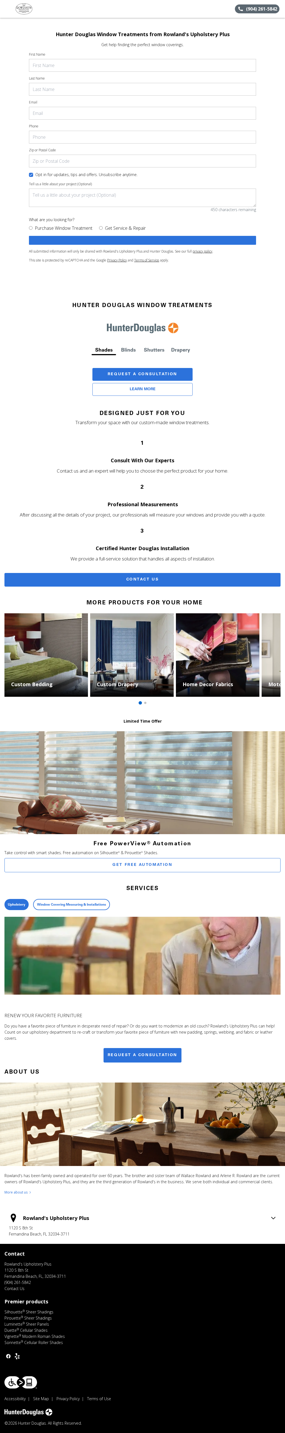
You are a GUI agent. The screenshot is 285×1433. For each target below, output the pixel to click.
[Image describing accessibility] (20, 1382)
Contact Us (142, 580)
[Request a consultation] (142, 240)
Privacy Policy (117, 260)
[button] (6, 9)
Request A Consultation (142, 374)
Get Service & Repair (125, 228)
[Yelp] (17, 1356)
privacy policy (202, 251)
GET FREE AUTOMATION (142, 865)
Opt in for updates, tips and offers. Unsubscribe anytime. (86, 174)
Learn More (143, 389)
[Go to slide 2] (145, 703)
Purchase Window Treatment (63, 228)
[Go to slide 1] (140, 703)
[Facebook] (8, 1356)
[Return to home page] (29, 8)
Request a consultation (142, 1055)
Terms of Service (146, 260)
